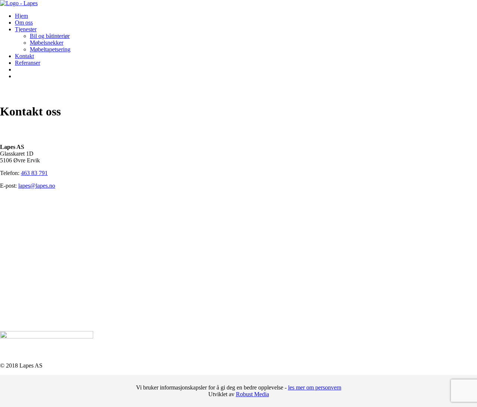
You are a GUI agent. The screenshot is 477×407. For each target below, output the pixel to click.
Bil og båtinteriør (50, 36)
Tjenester (26, 29)
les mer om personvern (314, 387)
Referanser (27, 63)
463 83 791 (34, 173)
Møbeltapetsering (50, 49)
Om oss (24, 22)
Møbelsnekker (46, 42)
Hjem (21, 16)
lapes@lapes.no (36, 185)
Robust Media (252, 394)
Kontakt (24, 56)
